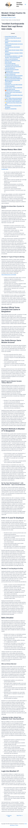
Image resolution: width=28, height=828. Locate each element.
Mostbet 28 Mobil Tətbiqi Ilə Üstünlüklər (14, 75)
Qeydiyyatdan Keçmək (10, 89)
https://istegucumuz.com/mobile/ (8, 274)
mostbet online (4, 169)
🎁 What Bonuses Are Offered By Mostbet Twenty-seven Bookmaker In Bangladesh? (13, 92)
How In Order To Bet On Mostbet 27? (13, 101)
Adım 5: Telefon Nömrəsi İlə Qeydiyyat (13, 98)
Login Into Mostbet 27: (10, 68)
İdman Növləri (8, 83)
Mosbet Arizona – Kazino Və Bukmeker (13, 87)
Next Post (20, 815)
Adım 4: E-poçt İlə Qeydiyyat (11, 59)
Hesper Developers (19, 4)
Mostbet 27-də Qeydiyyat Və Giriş (12, 60)
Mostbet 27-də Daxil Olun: (11, 108)
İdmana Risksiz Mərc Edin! (11, 36)
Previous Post (9, 816)
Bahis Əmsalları (8, 62)
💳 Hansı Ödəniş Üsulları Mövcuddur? (13, 99)
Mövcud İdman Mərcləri (10, 63)
